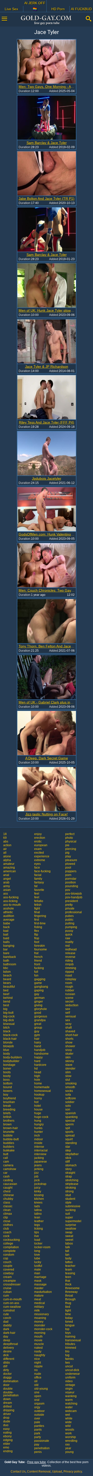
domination (10, 1381)
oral (36, 1399)
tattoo (69, 1262)
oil (35, 1381)
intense (39, 1146)
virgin (69, 1388)
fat (35, 886)
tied (67, 1306)
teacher (70, 1265)
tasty (68, 1258)
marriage (40, 1276)
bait (5, 934)
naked (38, 1347)
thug (68, 1303)
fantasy (39, 882)
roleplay (70, 979)
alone (7, 856)
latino (38, 1213)
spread (70, 1135)
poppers (70, 871)
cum (6, 1295)
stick (68, 1157)
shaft (68, 1027)
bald (6, 938)
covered (8, 1269)
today (69, 1317)
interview (40, 1154)
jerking (38, 1169)
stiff (67, 1161)
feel (36, 893)
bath (6, 960)
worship (70, 1437)
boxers (7, 1090)
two (67, 1362)
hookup (39, 1094)
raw (67, 938)
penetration (42, 1448)
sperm (69, 1124)
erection (39, 837)
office (37, 1377)
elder (6, 1443)
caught (7, 1187)
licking (38, 1228)
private (69, 908)
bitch (6, 1027)
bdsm (7, 971)
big (5, 1008)
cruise (7, 1288)
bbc (5, 968)
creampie (9, 1280)
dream (7, 1402)
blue (6, 1049)
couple (7, 1265)
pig (67, 852)
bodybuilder (11, 1061)
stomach (71, 1165)
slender (70, 1068)
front (37, 964)
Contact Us (18, 1471)
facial (37, 874)
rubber (69, 990)
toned (69, 1321)
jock (37, 1180)
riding (69, 960)
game (38, 982)
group (38, 1027)
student (70, 1198)
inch (37, 1135)
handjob (39, 1049)
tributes (70, 1343)
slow (68, 1075)
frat (36, 953)
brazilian (9, 1102)
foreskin (39, 945)
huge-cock (41, 1116)
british (7, 1116)
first (36, 919)
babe (6, 923)
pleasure (71, 860)
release (70, 953)
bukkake (9, 1150)
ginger (38, 1001)
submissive (72, 1206)
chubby (8, 1198)
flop (36, 938)
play (68, 856)
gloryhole (40, 1008)
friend (38, 960)
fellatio (38, 901)
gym (37, 1035)
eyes (37, 863)
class (6, 1202)
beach (7, 975)
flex (36, 930)
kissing (39, 1195)
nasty (37, 1351)
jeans (38, 1165)
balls (6, 941)
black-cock (10, 1035)
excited (39, 852)
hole (37, 1079)
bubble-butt (11, 1139)
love (37, 1254)
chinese (8, 1195)
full (36, 971)
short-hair (71, 1035)
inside (38, 1142)
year (68, 1448)
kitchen (39, 1198)
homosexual (42, 1090)
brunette (8, 1131)
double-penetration (11, 1394)
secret (69, 1001)
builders (8, 1146)
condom (8, 1254)
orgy (37, 1407)
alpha (7, 860)
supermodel (73, 1221)
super (69, 1217)
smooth (70, 1087)
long (37, 1250)
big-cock (9, 1016)
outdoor (39, 1410)
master (38, 1288)
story (68, 1169)
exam (38, 848)
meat (37, 1299)
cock (6, 1236)
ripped (69, 971)
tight (68, 1310)
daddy (7, 1325)
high (37, 1075)
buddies (8, 1142)
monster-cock (43, 1329)
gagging (39, 979)
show (68, 1042)
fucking (39, 968)
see (67, 1008)
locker (38, 1243)
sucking (70, 1209)
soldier (69, 1102)
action (7, 845)
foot (36, 941)
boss (6, 1079)
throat (69, 1295)
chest (6, 1191)
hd (36, 1068)
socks (69, 1090)
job (36, 1176)
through (70, 1299)
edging (8, 1440)
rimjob (69, 964)
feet (36, 897)
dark (6, 1329)
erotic (38, 841)
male (37, 1269)
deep (6, 1340)
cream (7, 1276)
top (67, 1329)
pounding (71, 886)
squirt (69, 1139)
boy (5, 1094)
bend (6, 1001)
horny (38, 1098)
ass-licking (10, 901)
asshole (8, 908)
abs (5, 841)
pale (37, 1422)
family (38, 878)
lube (37, 1258)
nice (37, 1358)
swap (68, 1232)
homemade (42, 1087)
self (67, 1012)
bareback (9, 956)
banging (8, 945)
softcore (70, 1098)
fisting (38, 927)
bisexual (9, 1023)
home (38, 1083)
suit (67, 1213)
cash (6, 1176)
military (39, 1306)
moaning (40, 1317)
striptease (71, 1183)
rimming (70, 968)
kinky (37, 1191)
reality (69, 941)
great (37, 1023)
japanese (40, 1161)
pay (36, 1444)
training (70, 1336)
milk (37, 1310)
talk (67, 1247)
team (68, 1269)
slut (67, 1079)
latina (38, 1209)
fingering (40, 915)
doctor (7, 1373)
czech (7, 1317)
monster (39, 1325)
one (36, 1392)
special (70, 1120)
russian (70, 994)
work (68, 1433)
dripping (8, 1410)
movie (38, 1340)
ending (8, 1451)
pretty (69, 904)
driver (7, 1413)
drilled (7, 1406)
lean (37, 1217)
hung (37, 1120)
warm (69, 1399)
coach (7, 1232)
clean (7, 1209)
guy (36, 1031)
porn (68, 874)
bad (5, 930)
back (6, 927)
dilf (5, 1366)
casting (8, 1180)
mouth (38, 1336)
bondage (9, 1064)
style (68, 1202)
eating (7, 1432)
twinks (69, 1358)
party (37, 1437)
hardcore (40, 1064)
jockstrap (40, 1183)
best (6, 1005)
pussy (69, 930)
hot (36, 1102)
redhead (71, 949)
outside (39, 1414)
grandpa (40, 1020)
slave (68, 1064)
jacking (39, 1157)
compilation (11, 1247)
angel (7, 878)
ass (5, 893)
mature (39, 1295)
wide (68, 1422)
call (5, 1157)
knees (38, 1202)
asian (7, 889)
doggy (7, 1377)
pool (68, 867)
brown (7, 1124)
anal (6, 874)
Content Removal (39, 1471)
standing (71, 1142)
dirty (6, 1370)
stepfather (72, 1154)
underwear (72, 1373)
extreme (39, 860)
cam (6, 1161)
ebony (7, 1436)
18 (5, 834)
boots (7, 1072)
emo (6, 1447)
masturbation (43, 1291)
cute (6, 1314)
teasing (70, 1273)
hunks (38, 1128)
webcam (71, 1410)
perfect (69, 834)
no (36, 1370)
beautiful (9, 986)
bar (5, 949)
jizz (36, 1172)
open (37, 1396)
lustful (38, 1265)
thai (67, 1280)
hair (36, 1038)
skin (68, 1057)
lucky (37, 1262)
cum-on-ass (11, 1303)
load (37, 1239)
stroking (70, 1187)
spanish (70, 1113)
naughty (39, 1355)
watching (71, 1403)
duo (5, 1425)
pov (67, 889)
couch (7, 1262)
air (5, 848)
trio (67, 1351)
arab (6, 882)
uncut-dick (72, 1370)
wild (68, 1425)
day (5, 1336)
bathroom (9, 964)
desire (7, 1351)
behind (8, 997)
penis (38, 1451)
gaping (39, 990)
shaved (70, 1031)
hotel (37, 1105)
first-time (40, 923)
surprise (70, 1224)
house (38, 1109)
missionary (41, 1314)
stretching (71, 1180)
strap (68, 1176)
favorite (39, 889)
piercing (70, 848)
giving (38, 1005)
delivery (8, 1347)
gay (36, 994)
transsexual (73, 1340)
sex (67, 1020)
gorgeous (40, 1016)
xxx (67, 1444)
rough (69, 986)
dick (6, 1355)
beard (7, 979)
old (36, 1384)
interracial (41, 1150)
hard (37, 1061)
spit (67, 1128)
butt (5, 1154)
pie (67, 845)
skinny (69, 1061)
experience (41, 856)
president (71, 901)
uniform (70, 1377)
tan (67, 1254)
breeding (9, 1109)
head (37, 1072)
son (67, 1109)
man (37, 1273)
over (37, 1418)
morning (39, 1332)
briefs (7, 1113)
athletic (8, 912)
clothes (8, 1224)
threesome (72, 1288)
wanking (71, 1396)
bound (7, 1087)
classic (7, 1206)
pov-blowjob (73, 893)
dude (6, 1421)
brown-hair (10, 1128)
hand (37, 1046)
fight (37, 908)
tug (67, 1355)
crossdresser (12, 1284)
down (7, 1399)
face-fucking (42, 871)
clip (5, 1217)
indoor (38, 1139)
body (6, 1053)
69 (5, 837)
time (68, 1314)
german (39, 997)
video (69, 1381)
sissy (68, 1049)
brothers (8, 1120)
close (6, 1221)
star (67, 1146)
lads (37, 1206)
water (69, 1407)
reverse (70, 956)
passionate (41, 1440)
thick (68, 1284)
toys (68, 1332)
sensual (70, 1016)
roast (68, 975)
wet (67, 1414)
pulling (69, 923)
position (70, 882)
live (36, 1236)
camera (8, 1165)
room (68, 982)
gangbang (41, 986)
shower (70, 1046)
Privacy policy (72, 1471)
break (7, 1105)
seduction (71, 1005)
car (5, 1172)
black (6, 1031)
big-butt (8, 1012)
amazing (9, 867)
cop (5, 1258)
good (37, 1012)
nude (37, 1373)
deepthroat (10, 1343)
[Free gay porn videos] (47, 20)
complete (9, 1250)
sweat (69, 1236)
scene (69, 997)
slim (68, 1072)
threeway (71, 1291)
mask (37, 1280)
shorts (69, 1038)
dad (5, 1321)
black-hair (10, 1038)
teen (68, 1276)
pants (38, 1429)
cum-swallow (12, 1306)
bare (6, 953)
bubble (8, 1135)
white (68, 1418)
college (8, 1243)
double (8, 1388)
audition (8, 915)
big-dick (8, 1020)
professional (73, 912)
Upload (57, 1471)
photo (69, 837)
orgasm (39, 1403)
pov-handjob (73, 897)
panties (39, 1425)
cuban (7, 1291)
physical (70, 841)
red (67, 945)
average (8, 919)
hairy (37, 1042)
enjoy (38, 834)
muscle (39, 1343)
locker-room (42, 1247)
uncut (69, 1366)
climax (7, 1213)
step (68, 1150)
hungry (39, 1124)
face (37, 867)
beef (6, 994)
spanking (71, 1116)
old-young (41, 1388)
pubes (69, 915)
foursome (40, 949)
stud (68, 1195)
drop (6, 1417)
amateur (8, 863)
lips (36, 1232)
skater (69, 1053)
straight (70, 1172)
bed (5, 990)
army (6, 886)
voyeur (69, 1392)
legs (37, 1224)
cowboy (8, 1273)
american (9, 871)
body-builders (12, 1057)
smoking (71, 1083)
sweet (69, 1239)
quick (68, 934)
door (6, 1384)
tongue (70, 1325)
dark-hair (9, 1332)
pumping (71, 927)
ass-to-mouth (12, 904)
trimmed (70, 1347)
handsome (41, 1053)
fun (36, 975)
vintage (70, 1384)
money (38, 1321)
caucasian (10, 1183)
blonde (8, 1042)
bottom (7, 1083)
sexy (68, 1023)
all (4, 852)
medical (39, 1303)
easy (6, 1428)
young (69, 1451)
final (37, 912)
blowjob (8, 1046)
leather (39, 1221)
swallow (70, 1228)
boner (7, 1068)
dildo (6, 1362)
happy (38, 1057)
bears (7, 982)
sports (69, 1131)
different (8, 1358)
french (38, 956)
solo (68, 1105)
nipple (38, 1366)
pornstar (70, 878)
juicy (37, 1187)
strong (69, 1191)
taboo (69, 1243)
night (37, 1362)
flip (36, 934)
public (69, 919)
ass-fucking (11, 897)
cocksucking (11, 1239)
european (40, 845)
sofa (68, 1094)
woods (69, 1429)
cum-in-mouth (12, 1299)
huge (37, 1113)
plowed (70, 863)
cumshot (9, 1310)
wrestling (71, 1440)
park (37, 1433)
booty (7, 1075)
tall (67, 1250)
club (6, 1228)
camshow (9, 1169)
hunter (38, 1131)
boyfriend (9, 1098)
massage (40, 1284)
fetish (37, 904)
